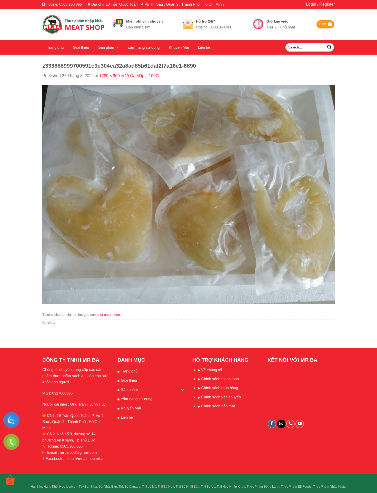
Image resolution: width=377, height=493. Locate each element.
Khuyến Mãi (179, 47)
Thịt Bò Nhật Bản (187, 486)
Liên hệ (204, 47)
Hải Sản (36, 486)
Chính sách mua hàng (219, 388)
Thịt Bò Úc (208, 486)
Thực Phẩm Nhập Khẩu (329, 486)
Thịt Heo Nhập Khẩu (231, 486)
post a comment (109, 315)
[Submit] (329, 47)
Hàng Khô (51, 486)
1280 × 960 (109, 76)
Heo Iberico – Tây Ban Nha (78, 486)
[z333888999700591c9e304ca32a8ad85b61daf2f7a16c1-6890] (188, 194)
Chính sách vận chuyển (221, 397)
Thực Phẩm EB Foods (296, 486)
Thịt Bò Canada (129, 486)
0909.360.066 (70, 4)
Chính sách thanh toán (220, 379)
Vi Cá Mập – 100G (142, 76)
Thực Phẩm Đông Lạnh (263, 486)
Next (49, 323)
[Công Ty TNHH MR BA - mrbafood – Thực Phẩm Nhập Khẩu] (73, 24)
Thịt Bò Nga (166, 486)
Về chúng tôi (211, 370)
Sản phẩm (106, 47)
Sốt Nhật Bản (107, 486)
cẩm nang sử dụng (144, 47)
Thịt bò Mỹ (149, 486)
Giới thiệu (81, 47)
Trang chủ (55, 47)
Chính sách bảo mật (218, 406)
